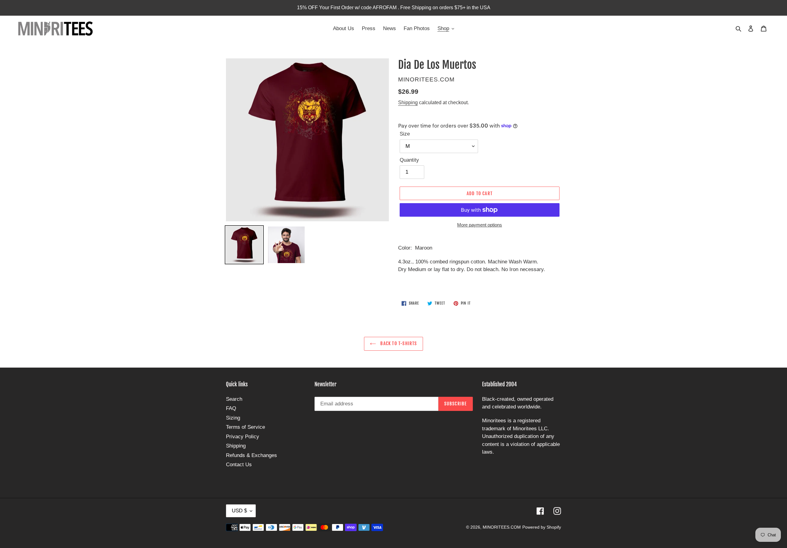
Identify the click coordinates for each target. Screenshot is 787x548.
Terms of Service (245, 427)
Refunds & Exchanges (251, 455)
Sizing (233, 418)
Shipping (408, 102)
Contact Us (239, 464)
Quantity (409, 160)
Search (234, 399)
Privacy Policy (242, 437)
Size (405, 134)
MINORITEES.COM (502, 527)
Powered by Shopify (541, 527)
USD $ (239, 511)
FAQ (231, 408)
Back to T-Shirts (398, 343)
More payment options (479, 224)
